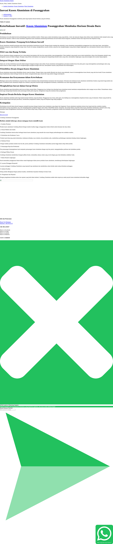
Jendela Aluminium (8, 6)
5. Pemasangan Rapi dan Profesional (9, 146)
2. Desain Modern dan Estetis (7, 129)
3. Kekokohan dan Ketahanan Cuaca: (10, 135)
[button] (56, 124)
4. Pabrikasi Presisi (5, 141)
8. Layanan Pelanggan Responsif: (9, 163)
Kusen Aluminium (19, 6)
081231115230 (4, 115)
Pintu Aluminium (28, 6)
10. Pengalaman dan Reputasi (7, 174)
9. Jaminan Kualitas (5, 169)
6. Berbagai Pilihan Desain (7, 152)
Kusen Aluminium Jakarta (7, 0)
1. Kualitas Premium (5, 124)
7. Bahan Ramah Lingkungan (7, 157)
